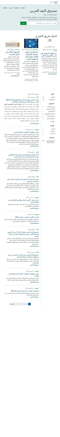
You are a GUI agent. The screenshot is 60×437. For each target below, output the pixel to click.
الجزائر (48, 131)
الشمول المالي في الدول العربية (12, 53)
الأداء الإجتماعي (48, 109)
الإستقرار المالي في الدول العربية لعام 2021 (25, 291)
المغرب (48, 133)
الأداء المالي (48, 111)
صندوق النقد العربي (52, 74)
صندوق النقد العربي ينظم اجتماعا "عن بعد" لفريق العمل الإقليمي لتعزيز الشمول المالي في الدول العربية (23, 234)
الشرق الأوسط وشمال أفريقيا (48, 141)
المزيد (52, 121)
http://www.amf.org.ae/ (50, 15)
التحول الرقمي (48, 118)
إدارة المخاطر (48, 106)
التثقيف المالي (48, 116)
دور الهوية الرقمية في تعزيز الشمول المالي (49, 54)
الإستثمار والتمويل (48, 114)
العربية (10, 8)
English (23, 8)
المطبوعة (48, 99)
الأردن (48, 129)
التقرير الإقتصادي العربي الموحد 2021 (27, 217)
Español (17, 8)
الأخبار (48, 97)
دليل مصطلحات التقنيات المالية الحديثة (26, 132)
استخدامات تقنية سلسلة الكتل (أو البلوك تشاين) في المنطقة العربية (31, 55)
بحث (23, 23)
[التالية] (16, 304)
